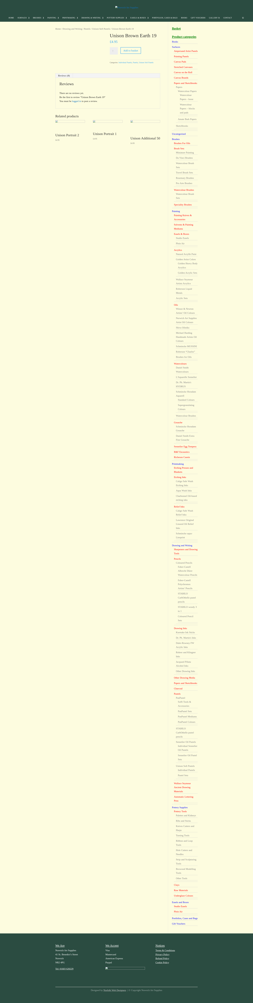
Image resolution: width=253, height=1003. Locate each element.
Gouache (178, 422)
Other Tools (181, 878)
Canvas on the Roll (183, 72)
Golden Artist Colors (186, 259)
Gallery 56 (214, 18)
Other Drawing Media (184, 677)
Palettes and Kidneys (186, 815)
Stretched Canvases (183, 67)
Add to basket (130, 50)
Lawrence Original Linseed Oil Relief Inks (185, 524)
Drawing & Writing (91, 18)
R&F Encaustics (181, 452)
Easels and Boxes (180, 902)
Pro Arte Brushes (184, 183)
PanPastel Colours (186, 722)
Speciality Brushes (183, 204)
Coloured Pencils (184, 562)
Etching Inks (180, 477)
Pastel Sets (183, 775)
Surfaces (22, 18)
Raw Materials (181, 890)
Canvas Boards (181, 77)
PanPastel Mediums (187, 716)
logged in (76, 101)
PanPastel (180, 698)
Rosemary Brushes (185, 178)
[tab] (64, 75)
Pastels (87, 29)
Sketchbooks (182, 126)
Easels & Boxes (138, 18)
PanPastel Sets (185, 711)
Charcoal (178, 688)
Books (184, 18)
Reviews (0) (64, 75)
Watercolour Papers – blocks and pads (187, 108)
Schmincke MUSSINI (186, 346)
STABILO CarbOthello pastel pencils (187, 597)
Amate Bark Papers (187, 119)
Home (11, 18)
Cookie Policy (162, 962)
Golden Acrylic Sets (187, 272)
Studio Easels (182, 238)
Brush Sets (179, 148)
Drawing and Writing (72, 29)
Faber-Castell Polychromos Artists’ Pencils (185, 584)
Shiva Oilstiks (182, 327)
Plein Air (180, 243)
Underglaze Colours (183, 895)
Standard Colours (186, 400)
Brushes (37, 18)
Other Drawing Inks (185, 671)
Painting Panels (181, 56)
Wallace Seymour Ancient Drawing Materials (182, 787)
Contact (227, 18)
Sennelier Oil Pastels (186, 742)
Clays (176, 885)
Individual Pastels (125, 63)
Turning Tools (182, 835)
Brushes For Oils (182, 143)
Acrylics (178, 250)
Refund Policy (162, 958)
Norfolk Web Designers (114, 990)
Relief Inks (179, 506)
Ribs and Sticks (183, 821)
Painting (51, 18)
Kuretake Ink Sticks (185, 632)
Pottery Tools (180, 811)
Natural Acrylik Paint (186, 254)
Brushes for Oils (184, 357)
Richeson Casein (182, 457)
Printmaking (68, 18)
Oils (176, 305)
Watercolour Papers (187, 91)
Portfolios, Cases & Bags (164, 18)
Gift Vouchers (198, 18)
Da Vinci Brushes (184, 158)
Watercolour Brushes (184, 190)
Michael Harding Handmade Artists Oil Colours (186, 337)
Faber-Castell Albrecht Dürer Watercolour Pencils (187, 571)
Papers (179, 87)
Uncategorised (179, 134)
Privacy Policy (162, 954)
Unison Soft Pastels (101, 29)
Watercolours (180, 363)
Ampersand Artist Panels (186, 51)
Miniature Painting (185, 152)
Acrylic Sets (182, 298)
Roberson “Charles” (185, 351)
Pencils (177, 559)
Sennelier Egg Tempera (185, 446)
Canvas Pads (180, 61)
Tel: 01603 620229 (64, 968)
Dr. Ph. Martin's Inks (186, 637)
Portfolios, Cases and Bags (185, 918)
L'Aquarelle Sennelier (186, 377)
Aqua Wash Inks (184, 490)
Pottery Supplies (115, 18)
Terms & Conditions (165, 950)
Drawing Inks (180, 628)
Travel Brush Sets (184, 172)
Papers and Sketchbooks (185, 83)
